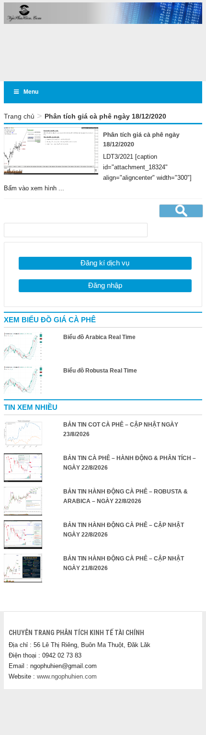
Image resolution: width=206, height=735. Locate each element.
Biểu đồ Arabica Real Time (99, 337)
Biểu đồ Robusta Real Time (100, 370)
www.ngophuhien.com (67, 676)
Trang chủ (19, 116)
